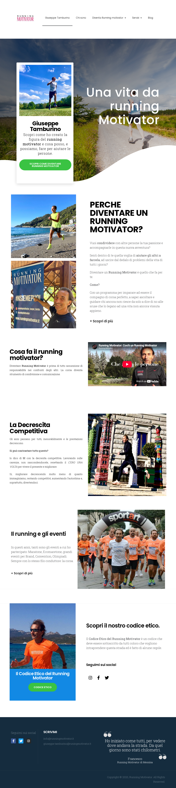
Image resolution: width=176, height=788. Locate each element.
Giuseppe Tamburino (57, 17)
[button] (45, 164)
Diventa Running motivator (107, 17)
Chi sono (81, 17)
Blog (150, 17)
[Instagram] (90, 678)
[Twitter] (107, 678)
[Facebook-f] (98, 678)
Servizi (135, 17)
